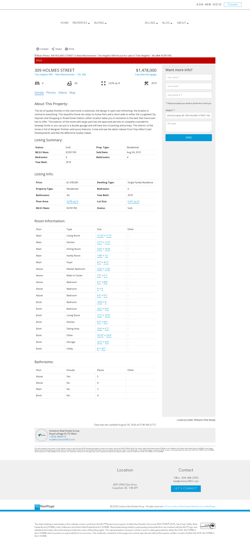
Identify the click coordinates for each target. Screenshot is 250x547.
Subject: (169, 110)
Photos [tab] (51, 92)
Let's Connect (186, 488)
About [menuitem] (181, 23)
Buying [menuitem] (99, 23)
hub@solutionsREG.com (62, 439)
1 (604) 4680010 (57, 436)
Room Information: (50, 221)
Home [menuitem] (65, 23)
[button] (186, 488)
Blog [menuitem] (166, 23)
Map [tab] (72, 92)
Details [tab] (39, 92)
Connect (233, 4)
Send (189, 137)
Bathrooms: (44, 361)
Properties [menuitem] (79, 23)
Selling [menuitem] (150, 23)
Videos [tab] (62, 92)
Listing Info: (44, 174)
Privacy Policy (171, 507)
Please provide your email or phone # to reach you (189, 103)
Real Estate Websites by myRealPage (197, 507)
